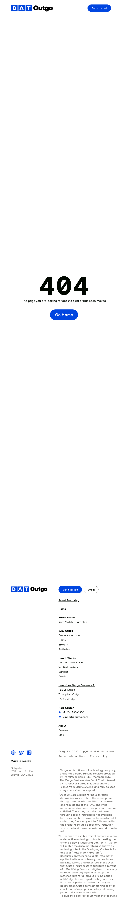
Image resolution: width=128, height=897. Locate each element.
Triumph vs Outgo (69, 694)
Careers (63, 730)
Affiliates (64, 649)
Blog (61, 735)
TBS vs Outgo (66, 689)
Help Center (66, 707)
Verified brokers (68, 667)
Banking (63, 672)
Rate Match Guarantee (72, 622)
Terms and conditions (71, 756)
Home (62, 608)
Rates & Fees (66, 617)
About (62, 725)
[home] (32, 8)
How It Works (67, 658)
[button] (115, 8)
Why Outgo (65, 630)
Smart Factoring (68, 600)
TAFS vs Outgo (67, 699)
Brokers (63, 644)
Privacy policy (98, 756)
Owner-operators (69, 635)
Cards (62, 676)
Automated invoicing (71, 662)
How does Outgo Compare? (76, 685)
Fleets (62, 640)
